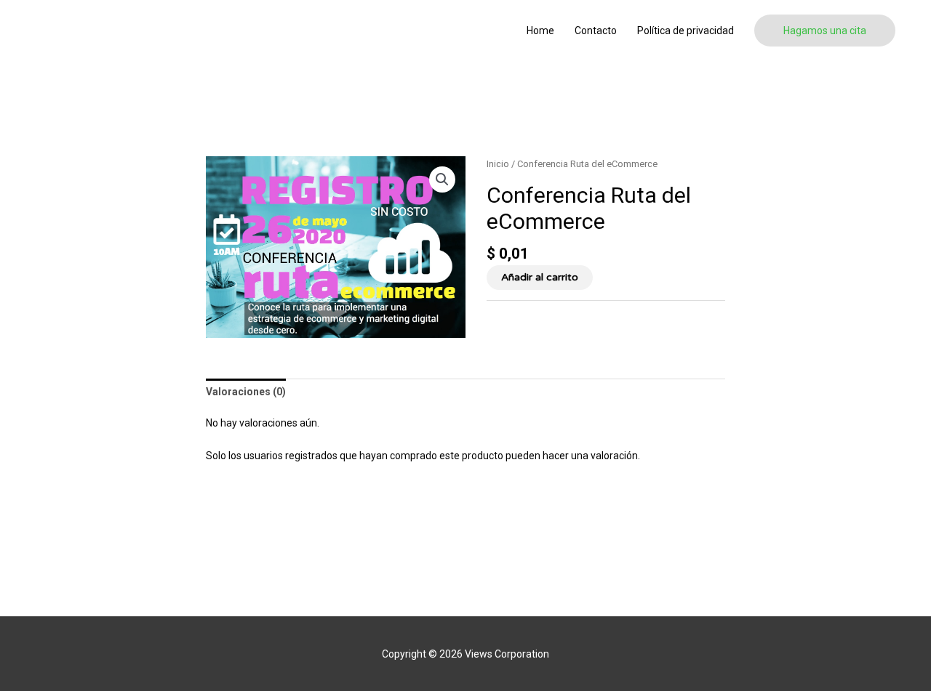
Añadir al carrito (539, 277)
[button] (824, 31)
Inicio (498, 163)
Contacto (596, 30)
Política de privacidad (685, 30)
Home (540, 30)
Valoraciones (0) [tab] (246, 391)
